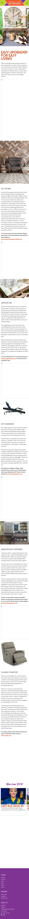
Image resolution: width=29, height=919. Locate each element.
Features (3, 877)
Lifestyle (3, 879)
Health (2, 881)
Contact (3, 907)
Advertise (3, 905)
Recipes (2, 887)
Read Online (4, 894)
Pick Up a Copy (4, 898)
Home (2, 883)
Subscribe (3, 896)
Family (2, 885)
